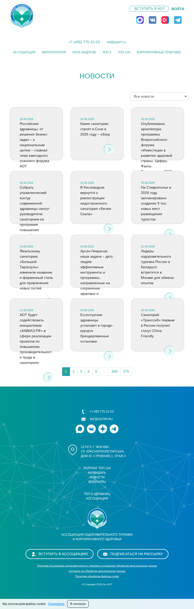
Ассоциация (24, 52)
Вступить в (149, 9)
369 (114, 371)
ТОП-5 (107, 52)
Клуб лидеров (84, 52)
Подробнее (56, 604)
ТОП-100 (124, 52)
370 (126, 371)
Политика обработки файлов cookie (97, 576)
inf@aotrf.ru (116, 42)
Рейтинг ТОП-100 (97, 468)
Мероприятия (54, 52)
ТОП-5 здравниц (97, 494)
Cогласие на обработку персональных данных (97, 571)
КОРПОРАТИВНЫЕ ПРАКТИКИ (159, 52)
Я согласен (78, 604)
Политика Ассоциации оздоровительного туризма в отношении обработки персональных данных (97, 565)
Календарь (97, 473)
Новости (97, 477)
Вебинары (97, 482)
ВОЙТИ (178, 9)
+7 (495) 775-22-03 (84, 42)
